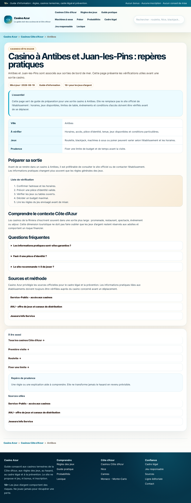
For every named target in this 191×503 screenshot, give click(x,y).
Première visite (18, 349)
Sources (149, 473)
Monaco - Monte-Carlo (114, 478)
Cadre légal (110, 19)
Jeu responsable (64, 26)
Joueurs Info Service (22, 315)
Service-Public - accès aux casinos (31, 297)
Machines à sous (64, 19)
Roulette (14, 358)
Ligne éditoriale (153, 478)
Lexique (81, 26)
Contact (149, 483)
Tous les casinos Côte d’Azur (26, 340)
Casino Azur (10, 36)
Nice (103, 469)
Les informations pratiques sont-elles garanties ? (42, 245)
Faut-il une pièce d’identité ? (30, 256)
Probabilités (93, 19)
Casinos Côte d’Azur (66, 12)
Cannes (105, 473)
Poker (80, 19)
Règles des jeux (89, 12)
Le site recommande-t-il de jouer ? (33, 266)
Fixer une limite (18, 367)
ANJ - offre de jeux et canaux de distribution (36, 306)
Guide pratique (109, 12)
